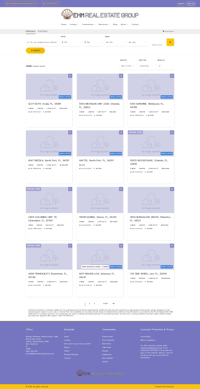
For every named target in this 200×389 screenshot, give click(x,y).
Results (161, 60)
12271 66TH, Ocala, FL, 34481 (44, 104)
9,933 (105, 303)
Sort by (123, 60)
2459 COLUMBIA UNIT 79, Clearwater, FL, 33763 (42, 218)
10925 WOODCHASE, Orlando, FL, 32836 (149, 162)
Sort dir (142, 60)
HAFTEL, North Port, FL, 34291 (96, 160)
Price (63, 36)
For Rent (43, 31)
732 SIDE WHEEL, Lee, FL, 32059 (148, 273)
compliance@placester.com (151, 348)
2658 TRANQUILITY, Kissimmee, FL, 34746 (47, 275)
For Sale (31, 31)
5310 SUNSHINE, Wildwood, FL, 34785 (147, 105)
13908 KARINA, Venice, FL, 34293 (97, 217)
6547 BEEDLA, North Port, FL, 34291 (48, 160)
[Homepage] (100, 14)
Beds (107, 36)
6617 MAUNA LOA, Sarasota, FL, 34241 (97, 275)
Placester (170, 387)
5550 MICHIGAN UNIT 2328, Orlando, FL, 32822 (99, 105)
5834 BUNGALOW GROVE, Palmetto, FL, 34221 (150, 218)
